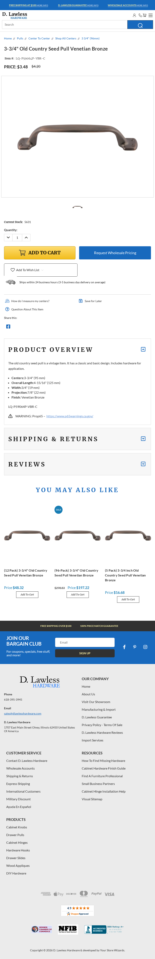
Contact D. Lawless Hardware (26, 760)
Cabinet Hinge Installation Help (104, 791)
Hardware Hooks (18, 850)
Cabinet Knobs (16, 827)
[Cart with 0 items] (144, 15)
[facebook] (124, 647)
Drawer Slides (15, 858)
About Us (88, 694)
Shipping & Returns (19, 776)
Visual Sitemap (92, 799)
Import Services (92, 740)
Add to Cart (27, 594)
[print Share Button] (37, 327)
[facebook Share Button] (8, 327)
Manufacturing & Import (99, 709)
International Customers (23, 791)
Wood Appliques (18, 865)
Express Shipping (18, 784)
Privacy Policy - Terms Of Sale (102, 725)
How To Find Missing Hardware (103, 760)
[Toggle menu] (150, 15)
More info (28, 5)
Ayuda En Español (18, 807)
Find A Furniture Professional (102, 776)
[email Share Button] (23, 327)
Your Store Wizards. (112, 950)
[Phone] (140, 15)
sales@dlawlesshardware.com (22, 713)
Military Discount (18, 799)
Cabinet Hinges (17, 842)
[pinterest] (135, 647)
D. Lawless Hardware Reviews (102, 732)
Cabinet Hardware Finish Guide (104, 768)
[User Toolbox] (134, 15)
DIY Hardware (16, 873)
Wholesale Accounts (20, 768)
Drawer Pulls (15, 835)
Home (86, 686)
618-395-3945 (13, 699)
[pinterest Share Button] (52, 327)
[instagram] (145, 647)
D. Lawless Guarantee (97, 717)
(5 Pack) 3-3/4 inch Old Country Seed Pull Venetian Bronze (125, 575)
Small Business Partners (98, 784)
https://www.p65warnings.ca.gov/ (69, 416)
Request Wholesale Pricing (115, 253)
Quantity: (10, 230)
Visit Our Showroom (96, 702)
